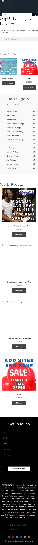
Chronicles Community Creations (19, 541)
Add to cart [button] (29, 87)
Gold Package (10, 148)
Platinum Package (12, 152)
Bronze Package (11, 111)
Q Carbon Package (12, 156)
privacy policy (19, 525)
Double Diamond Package (14, 124)
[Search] (34, 14)
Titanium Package (12, 164)
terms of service (19, 529)
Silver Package (10, 160)
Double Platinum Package (14, 132)
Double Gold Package (13, 128)
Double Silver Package (13, 136)
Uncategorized (10, 168)
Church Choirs (10, 115)
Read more (9, 83)
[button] (19, 10)
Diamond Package (11, 120)
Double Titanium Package (14, 140)
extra (7, 144)
